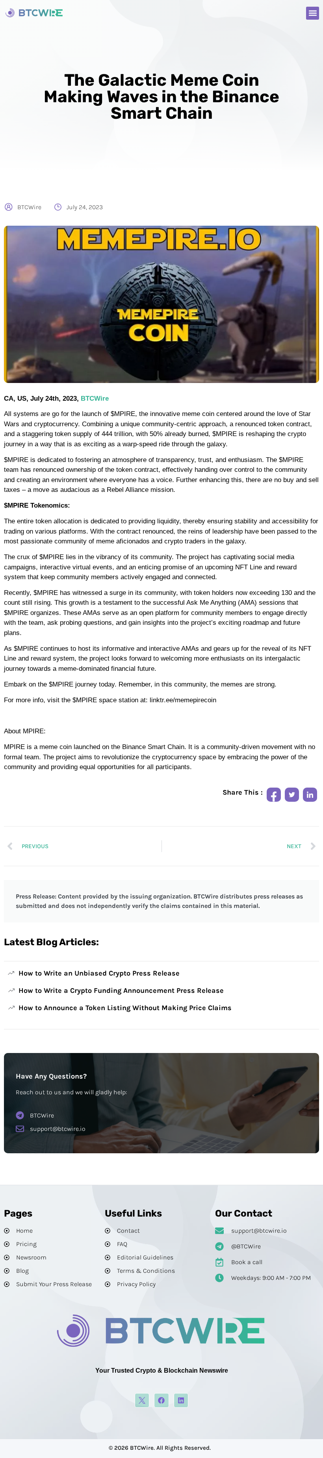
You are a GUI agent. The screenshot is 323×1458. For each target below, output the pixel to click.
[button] (312, 13)
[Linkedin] (181, 1400)
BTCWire (95, 398)
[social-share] (274, 795)
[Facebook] (161, 1400)
